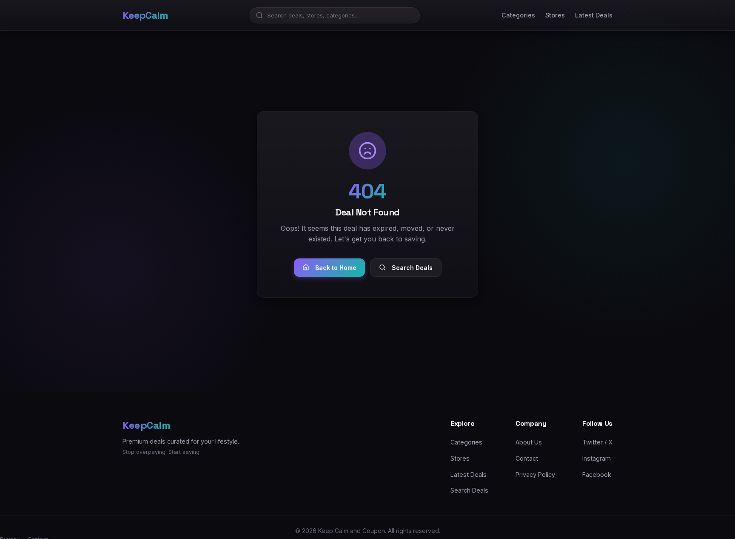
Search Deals (412, 267)
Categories (518, 15)
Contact (527, 458)
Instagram (596, 458)
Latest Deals (593, 15)
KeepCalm (145, 15)
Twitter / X (597, 442)
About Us (529, 442)
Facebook (596, 474)
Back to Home (335, 267)
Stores (555, 15)
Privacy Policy (535, 474)
